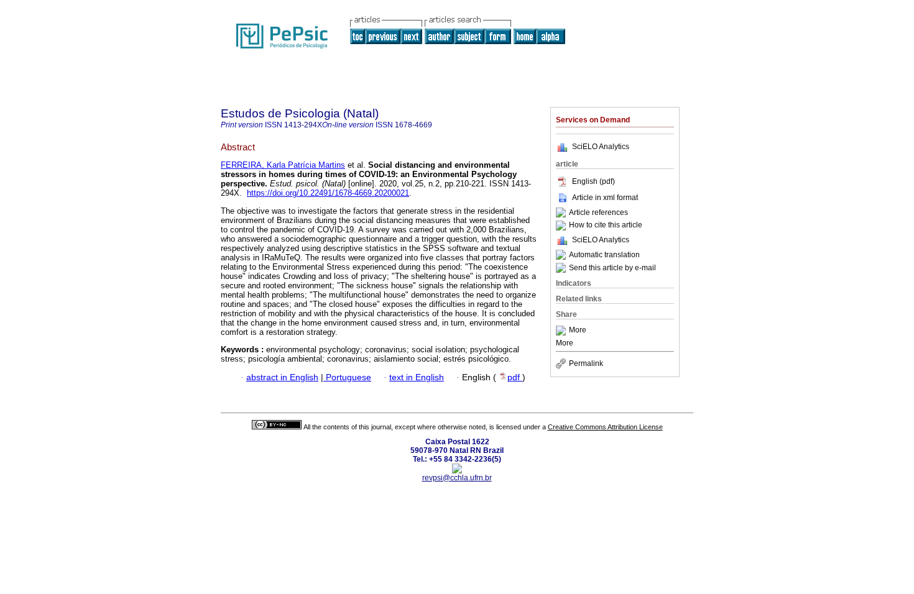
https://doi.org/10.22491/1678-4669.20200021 (328, 193)
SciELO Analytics (600, 146)
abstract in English (282, 377)
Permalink (586, 363)
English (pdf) (593, 181)
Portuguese (347, 377)
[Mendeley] (562, 330)
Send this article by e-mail (612, 267)
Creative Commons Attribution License (605, 427)
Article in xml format (605, 197)
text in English (416, 377)
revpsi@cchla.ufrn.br (457, 477)
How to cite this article (605, 225)
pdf (514, 377)
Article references (598, 212)
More (577, 330)
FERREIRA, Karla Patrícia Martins (283, 165)
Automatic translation (604, 254)
